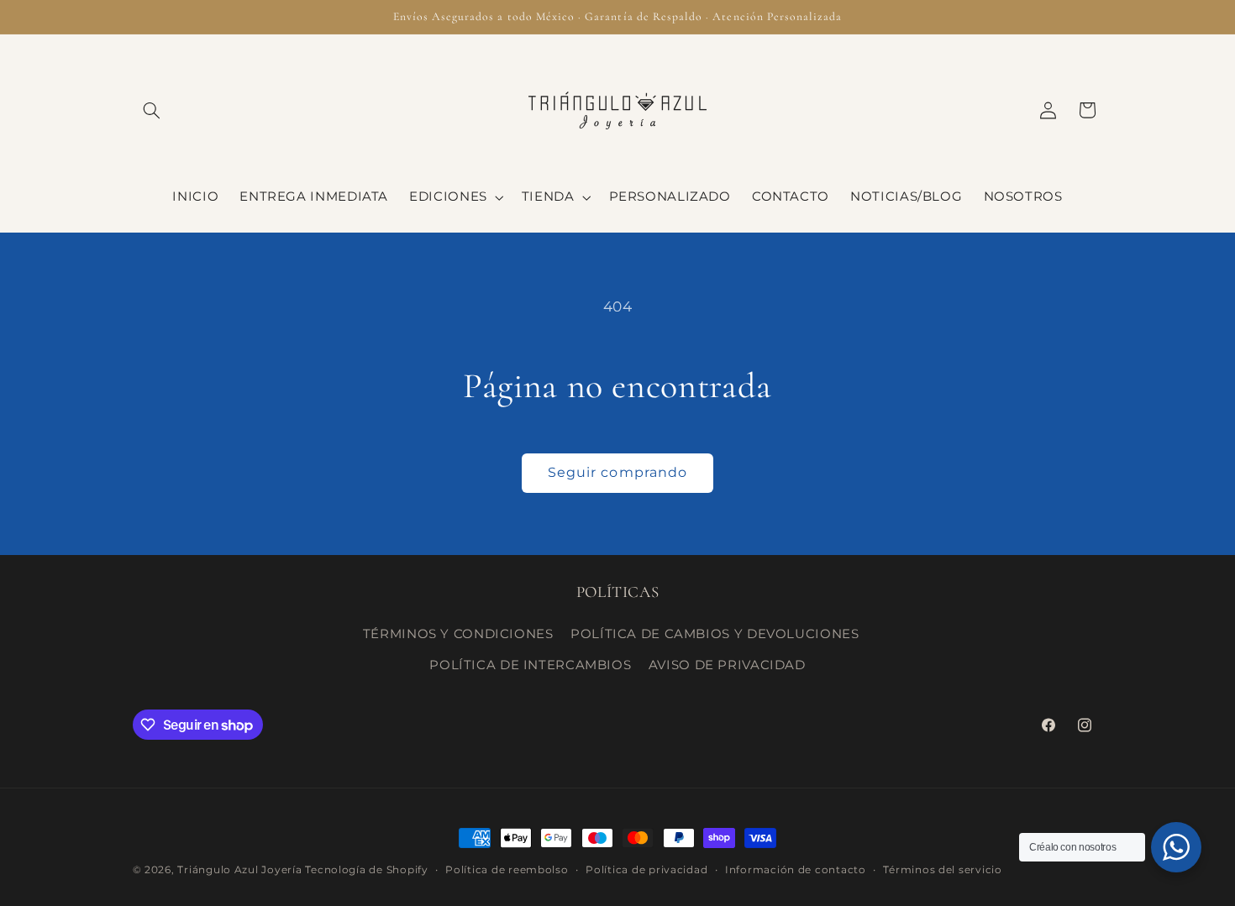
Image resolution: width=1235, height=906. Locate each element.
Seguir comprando (617, 472)
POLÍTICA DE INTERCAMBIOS (530, 665)
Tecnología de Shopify (366, 870)
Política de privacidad (646, 870)
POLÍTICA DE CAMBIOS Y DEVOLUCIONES (714, 634)
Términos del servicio (942, 870)
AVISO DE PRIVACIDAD (727, 665)
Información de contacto (795, 870)
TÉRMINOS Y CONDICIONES (458, 634)
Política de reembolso (506, 870)
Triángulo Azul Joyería (241, 870)
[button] (152, 110)
